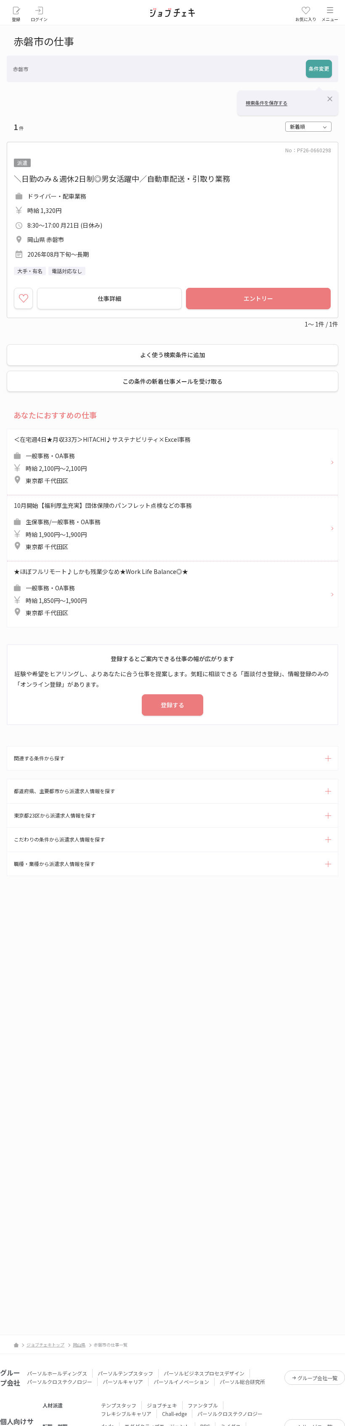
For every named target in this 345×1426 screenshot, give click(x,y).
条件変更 (319, 68)
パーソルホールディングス (57, 1373)
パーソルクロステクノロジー (59, 1381)
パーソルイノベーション (181, 1381)
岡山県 (79, 1344)
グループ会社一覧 (317, 1377)
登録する (172, 705)
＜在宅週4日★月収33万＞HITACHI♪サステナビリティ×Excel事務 (102, 460)
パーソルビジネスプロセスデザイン (204, 1373)
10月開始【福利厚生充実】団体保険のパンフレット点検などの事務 (103, 526)
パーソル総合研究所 (242, 1381)
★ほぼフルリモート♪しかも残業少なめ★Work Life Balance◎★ (101, 592)
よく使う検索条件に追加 (172, 355)
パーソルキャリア (123, 1381)
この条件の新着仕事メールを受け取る (172, 381)
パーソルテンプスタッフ (125, 1373)
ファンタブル (203, 1405)
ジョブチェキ (162, 1405)
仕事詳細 (109, 298)
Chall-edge (174, 1413)
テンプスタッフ (118, 1405)
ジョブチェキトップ (45, 1344)
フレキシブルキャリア (126, 1413)
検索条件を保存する (266, 102)
